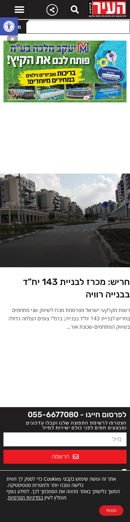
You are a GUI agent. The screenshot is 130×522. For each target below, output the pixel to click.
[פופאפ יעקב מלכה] (65, 70)
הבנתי (111, 510)
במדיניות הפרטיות (25, 497)
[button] (9, 26)
